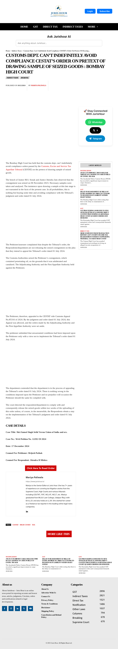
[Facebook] (89, 83)
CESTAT (15, 525)
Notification (85, 170)
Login (90, 11)
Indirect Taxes (17, 51)
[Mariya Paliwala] (16, 494)
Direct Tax (84, 231)
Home (8, 51)
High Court (25, 525)
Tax (33, 525)
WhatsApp (97, 122)
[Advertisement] (41, 221)
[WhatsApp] (109, 83)
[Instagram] (11, 608)
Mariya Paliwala (38, 85)
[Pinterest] (103, 83)
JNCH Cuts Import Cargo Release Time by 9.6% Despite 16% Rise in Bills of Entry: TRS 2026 (95, 174)
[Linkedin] (27, 511)
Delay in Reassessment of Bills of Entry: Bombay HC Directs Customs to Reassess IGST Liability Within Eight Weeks (95, 194)
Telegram (97, 138)
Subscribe (105, 11)
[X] (96, 83)
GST (81, 189)
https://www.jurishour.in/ (35, 481)
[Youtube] (30, 608)
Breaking (24, 78)
